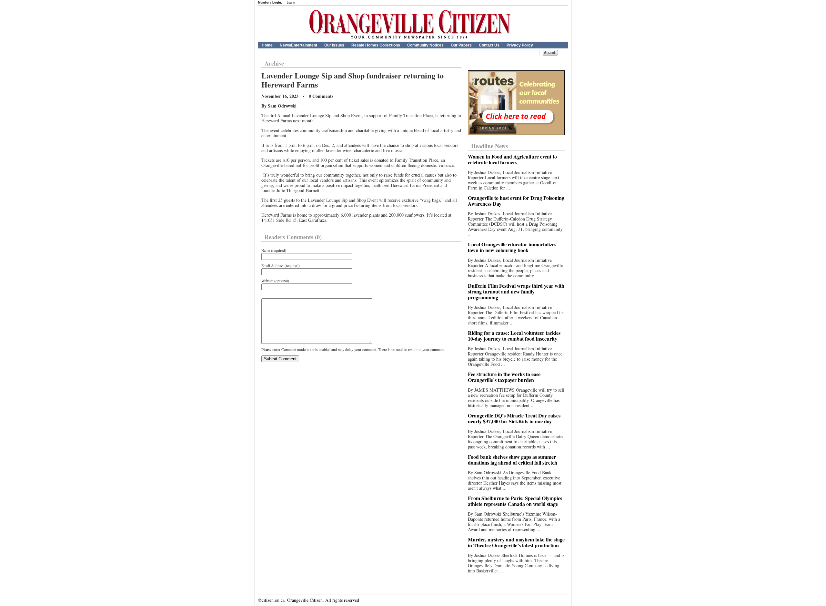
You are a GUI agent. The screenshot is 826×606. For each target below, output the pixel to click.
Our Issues (334, 45)
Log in (291, 2)
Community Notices (425, 45)
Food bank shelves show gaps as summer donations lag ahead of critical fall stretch (512, 459)
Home (267, 45)
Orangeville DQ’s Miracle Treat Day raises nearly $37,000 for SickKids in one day (514, 418)
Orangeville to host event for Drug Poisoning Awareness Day (516, 200)
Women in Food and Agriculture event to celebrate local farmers (512, 159)
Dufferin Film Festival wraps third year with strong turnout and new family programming (516, 291)
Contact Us (489, 45)
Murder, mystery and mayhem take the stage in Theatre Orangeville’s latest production (516, 542)
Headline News (489, 146)
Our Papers (461, 45)
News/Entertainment (298, 45)
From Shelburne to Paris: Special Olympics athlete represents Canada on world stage (515, 501)
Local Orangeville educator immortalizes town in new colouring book (512, 247)
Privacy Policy (520, 45)
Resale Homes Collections (375, 45)
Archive (274, 63)
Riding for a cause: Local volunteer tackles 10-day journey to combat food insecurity (514, 335)
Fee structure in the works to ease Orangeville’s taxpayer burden (504, 377)
